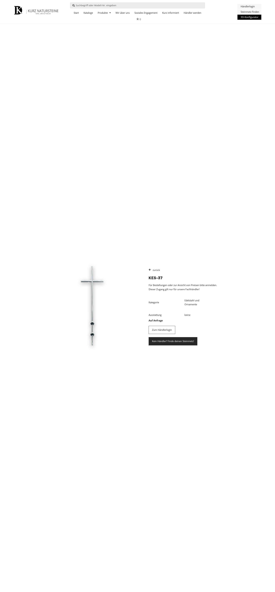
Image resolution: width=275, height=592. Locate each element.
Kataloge (88, 12)
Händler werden (192, 12)
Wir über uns (123, 12)
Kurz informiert (170, 12)
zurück (156, 270)
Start (76, 12)
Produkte (103, 12)
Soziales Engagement (145, 12)
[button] (249, 6)
